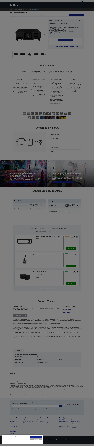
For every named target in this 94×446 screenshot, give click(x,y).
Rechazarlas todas (36, 439)
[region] (22, 439)
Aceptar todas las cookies (36, 436)
